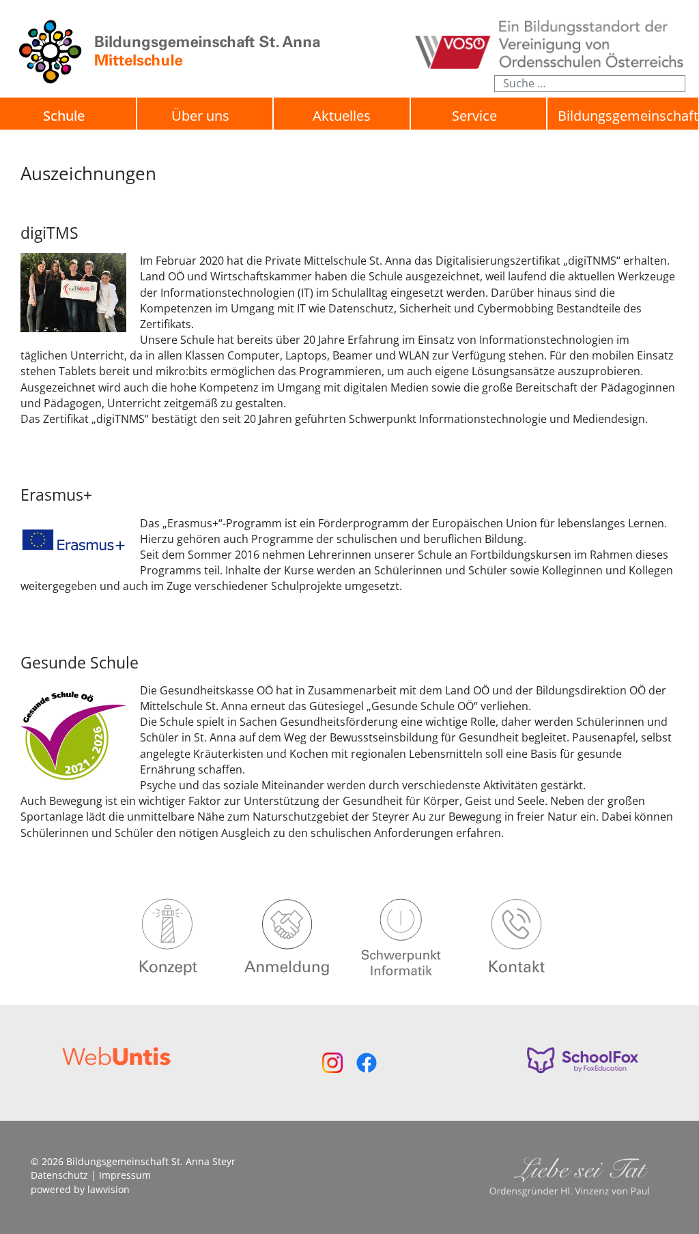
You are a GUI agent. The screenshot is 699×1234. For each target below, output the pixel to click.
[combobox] (589, 83)
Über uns (200, 115)
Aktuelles (342, 115)
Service (474, 115)
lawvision (108, 1189)
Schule (64, 115)
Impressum (125, 1175)
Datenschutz (59, 1175)
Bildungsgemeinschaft (628, 116)
